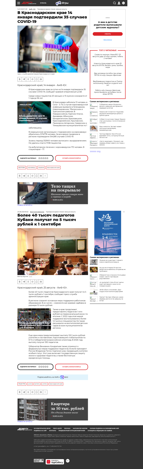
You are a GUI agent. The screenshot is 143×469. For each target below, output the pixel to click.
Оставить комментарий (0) (71, 158)
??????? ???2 (95, 152)
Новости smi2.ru (24, 205)
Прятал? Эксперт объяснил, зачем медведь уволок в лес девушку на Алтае (111, 298)
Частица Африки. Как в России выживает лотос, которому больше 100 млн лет (111, 135)
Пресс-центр (57, 428)
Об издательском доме (42, 428)
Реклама (67, 428)
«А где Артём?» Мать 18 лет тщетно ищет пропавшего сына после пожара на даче (111, 284)
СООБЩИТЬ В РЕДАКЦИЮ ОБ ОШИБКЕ (100, 430)
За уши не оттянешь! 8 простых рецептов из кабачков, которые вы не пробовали (112, 269)
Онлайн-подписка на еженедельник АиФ (104, 428)
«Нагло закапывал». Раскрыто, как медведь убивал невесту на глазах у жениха (111, 143)
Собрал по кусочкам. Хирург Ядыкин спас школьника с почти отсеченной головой (112, 121)
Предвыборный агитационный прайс (72, 430)
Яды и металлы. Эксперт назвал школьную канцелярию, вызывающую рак (110, 128)
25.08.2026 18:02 (22, 212)
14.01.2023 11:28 (22, 9)
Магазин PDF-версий (80, 428)
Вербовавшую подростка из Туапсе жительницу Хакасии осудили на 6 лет (107, 83)
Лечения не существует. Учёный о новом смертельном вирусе (111, 261)
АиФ (30, 276)
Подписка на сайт (40, 430)
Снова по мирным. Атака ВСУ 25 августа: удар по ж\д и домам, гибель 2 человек (108, 56)
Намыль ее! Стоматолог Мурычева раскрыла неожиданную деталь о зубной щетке (111, 113)
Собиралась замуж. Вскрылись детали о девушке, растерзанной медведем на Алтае (110, 106)
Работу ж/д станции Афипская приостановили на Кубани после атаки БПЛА (107, 92)
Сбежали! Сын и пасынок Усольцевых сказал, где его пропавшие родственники (112, 276)
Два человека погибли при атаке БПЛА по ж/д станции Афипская (107, 74)
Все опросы (108, 39)
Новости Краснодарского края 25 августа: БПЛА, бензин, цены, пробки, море (107, 65)
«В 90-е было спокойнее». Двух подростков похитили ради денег (111, 290)
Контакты (52, 430)
